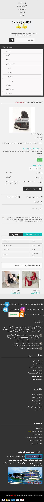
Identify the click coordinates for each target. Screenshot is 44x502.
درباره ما (38, 428)
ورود (21, 15)
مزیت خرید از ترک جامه (34, 407)
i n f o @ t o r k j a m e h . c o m (27, 348)
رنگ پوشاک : (38, 177)
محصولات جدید (36, 397)
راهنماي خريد (37, 434)
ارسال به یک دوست (12, 197)
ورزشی (8, 85)
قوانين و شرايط (34, 431)
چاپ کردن (36, 202)
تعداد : (40, 168)
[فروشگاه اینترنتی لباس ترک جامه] (22, 25)
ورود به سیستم (36, 376)
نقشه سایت (37, 410)
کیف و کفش (10, 64)
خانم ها (8, 51)
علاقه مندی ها (21, 6)
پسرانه (10, 81)
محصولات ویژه (36, 394)
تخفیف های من (36, 379)
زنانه (9, 68)
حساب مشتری (36, 361)
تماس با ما (38, 404)
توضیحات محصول (32, 234)
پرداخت (21, 12)
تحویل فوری (10, 89)
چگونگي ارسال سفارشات (33, 437)
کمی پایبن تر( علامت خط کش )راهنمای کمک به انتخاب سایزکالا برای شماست (22, 152)
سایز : (40, 182)
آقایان (8, 55)
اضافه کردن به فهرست (34, 197)
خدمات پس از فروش (34, 440)
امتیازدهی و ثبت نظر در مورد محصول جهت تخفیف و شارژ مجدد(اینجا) (22, 143)
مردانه (10, 72)
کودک (7, 60)
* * (41, 139)
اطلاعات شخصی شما (34, 373)
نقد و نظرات (16, 234)
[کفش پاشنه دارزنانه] (11, 279)
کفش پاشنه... (15, 290)
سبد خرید (21, 9)
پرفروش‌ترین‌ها (36, 400)
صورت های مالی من (35, 367)
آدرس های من (37, 370)
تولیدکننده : (39, 173)
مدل (41, 149)
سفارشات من (37, 364)
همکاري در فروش (35, 443)
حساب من (21, 3)
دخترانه (10, 76)
